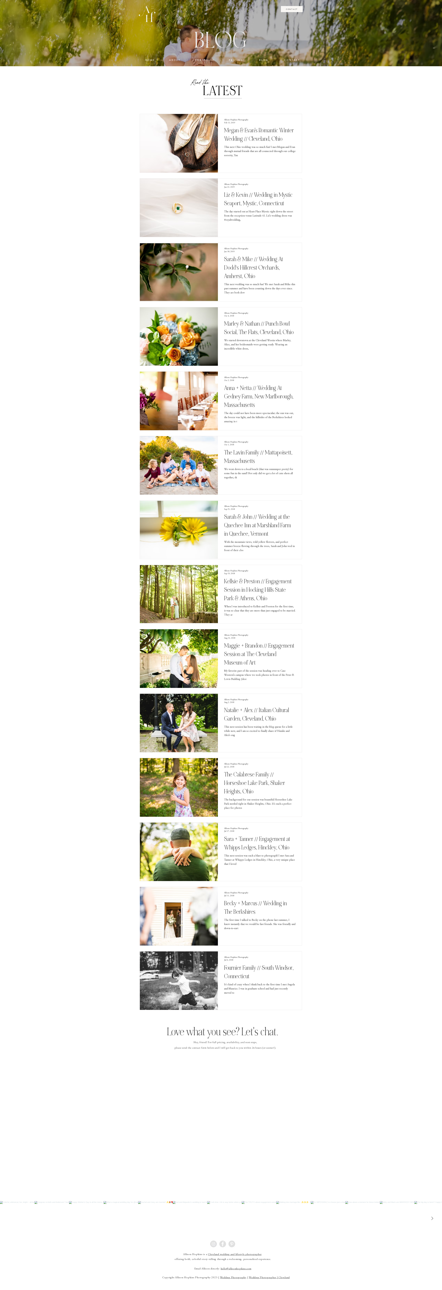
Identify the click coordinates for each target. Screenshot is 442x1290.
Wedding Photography (233, 1277)
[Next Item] (432, 1218)
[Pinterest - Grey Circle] (231, 1244)
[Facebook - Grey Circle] (222, 1244)
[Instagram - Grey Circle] (213, 1244)
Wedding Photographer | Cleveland (269, 1277)
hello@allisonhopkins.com (236, 1269)
